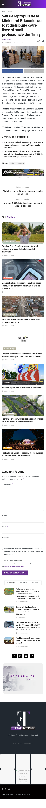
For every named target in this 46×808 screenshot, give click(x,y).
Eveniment (8, 278)
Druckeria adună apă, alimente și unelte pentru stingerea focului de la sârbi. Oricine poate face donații (23, 145)
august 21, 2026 (8, 326)
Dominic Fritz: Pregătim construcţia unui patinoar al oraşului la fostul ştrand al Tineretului (20, 249)
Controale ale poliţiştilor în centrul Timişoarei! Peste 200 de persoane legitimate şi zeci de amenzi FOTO (22, 286)
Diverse (7, 382)
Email (5, 526)
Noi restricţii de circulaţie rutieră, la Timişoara (22, 388)
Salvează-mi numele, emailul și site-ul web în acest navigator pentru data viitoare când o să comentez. (23, 551)
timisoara (20, 163)
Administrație (9, 241)
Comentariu (7, 484)
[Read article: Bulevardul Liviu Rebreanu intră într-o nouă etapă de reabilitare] (23, 306)
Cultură (7, 448)
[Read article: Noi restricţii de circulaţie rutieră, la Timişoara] (23, 374)
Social (10, 11)
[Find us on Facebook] (14, 656)
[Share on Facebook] (12, 71)
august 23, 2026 (8, 255)
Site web (5, 537)
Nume (5, 515)
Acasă (4, 11)
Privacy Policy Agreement (13, 560)
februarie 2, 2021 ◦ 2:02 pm (14, 42)
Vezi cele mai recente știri (23, 743)
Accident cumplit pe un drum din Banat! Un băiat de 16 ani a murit (28, 640)
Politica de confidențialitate (14, 567)
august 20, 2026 (8, 459)
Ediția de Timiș (8, 795)
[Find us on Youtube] (26, 656)
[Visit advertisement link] (23, 172)
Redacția (7, 39)
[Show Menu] (3, 4)
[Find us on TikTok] (12, 789)
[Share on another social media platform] (34, 71)
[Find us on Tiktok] (32, 656)
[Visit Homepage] (24, 3)
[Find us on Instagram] (20, 656)
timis (12, 163)
